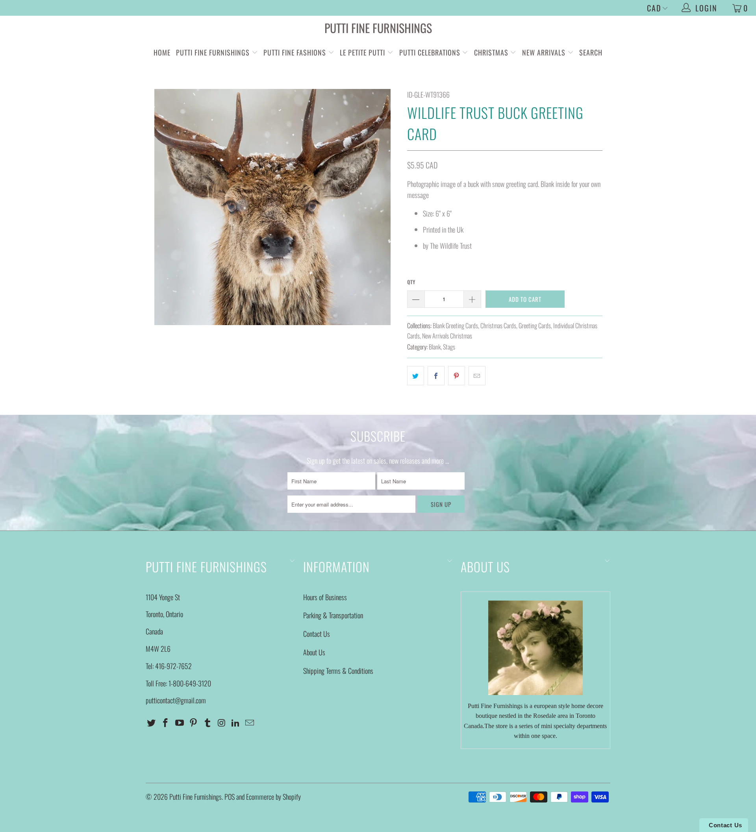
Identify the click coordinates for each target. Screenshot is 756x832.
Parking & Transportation (333, 615)
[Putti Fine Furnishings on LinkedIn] (236, 722)
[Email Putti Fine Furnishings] (250, 722)
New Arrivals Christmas (447, 335)
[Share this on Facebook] (436, 375)
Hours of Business (325, 597)
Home (162, 52)
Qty (411, 282)
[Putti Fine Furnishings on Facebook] (166, 722)
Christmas (492, 52)
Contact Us (316, 634)
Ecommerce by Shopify (273, 796)
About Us (314, 652)
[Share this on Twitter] (415, 375)
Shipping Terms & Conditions (338, 671)
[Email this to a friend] (477, 375)
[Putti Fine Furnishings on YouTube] (179, 722)
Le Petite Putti (363, 52)
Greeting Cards (535, 325)
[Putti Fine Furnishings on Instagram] (222, 722)
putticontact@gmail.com (176, 700)
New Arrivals (543, 52)
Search (590, 52)
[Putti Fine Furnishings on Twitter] (152, 722)
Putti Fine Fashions (294, 52)
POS (229, 796)
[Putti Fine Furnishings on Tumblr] (208, 722)
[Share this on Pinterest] (456, 375)
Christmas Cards (498, 325)
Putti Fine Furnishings (378, 28)
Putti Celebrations (429, 52)
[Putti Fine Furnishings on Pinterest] (194, 722)
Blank (435, 346)
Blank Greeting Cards (455, 325)
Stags (449, 346)
